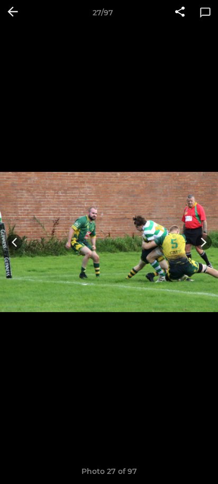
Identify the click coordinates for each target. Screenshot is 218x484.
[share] (180, 12)
